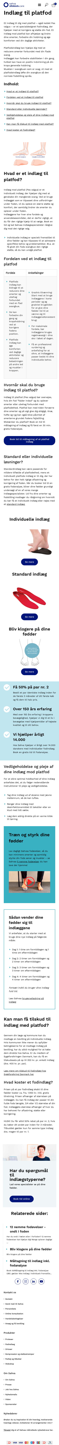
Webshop (9, 1364)
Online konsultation (14, 1314)
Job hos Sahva (12, 1389)
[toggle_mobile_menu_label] (41, 3)
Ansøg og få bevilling (14, 1323)
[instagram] (26, 1281)
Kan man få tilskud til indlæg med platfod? (30, 124)
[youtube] (41, 1281)
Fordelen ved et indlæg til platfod (24, 97)
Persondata (10, 1309)
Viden (8, 1399)
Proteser (9, 1339)
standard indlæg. (16, 504)
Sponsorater (11, 1404)
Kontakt (8, 1299)
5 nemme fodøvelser (28, 861)
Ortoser (8, 1349)
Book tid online (21, 1199)
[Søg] (48, 3)
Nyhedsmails (11, 1394)
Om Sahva (10, 1380)
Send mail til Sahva (14, 1304)
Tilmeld (7, 1430)
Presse (8, 1384)
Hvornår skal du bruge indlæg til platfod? (28, 103)
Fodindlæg (10, 1344)
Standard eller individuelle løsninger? (26, 109)
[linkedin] (34, 1281)
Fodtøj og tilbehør (13, 1359)
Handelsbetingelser (14, 1319)
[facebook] (18, 1281)
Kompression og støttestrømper (19, 1354)
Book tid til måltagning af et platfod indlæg (29, 440)
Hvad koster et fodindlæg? (20, 130)
